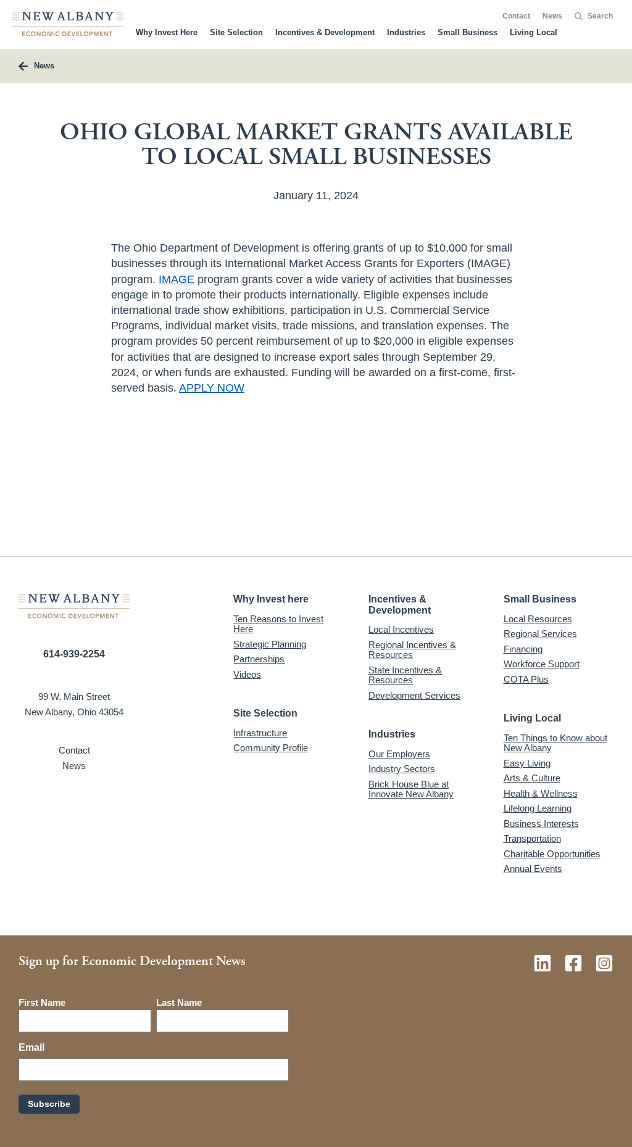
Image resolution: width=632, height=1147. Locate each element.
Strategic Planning (269, 644)
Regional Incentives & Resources (412, 649)
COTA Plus (526, 679)
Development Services (414, 695)
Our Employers (399, 754)
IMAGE (176, 279)
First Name (42, 1002)
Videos (247, 674)
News (552, 16)
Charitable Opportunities (552, 854)
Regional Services (540, 633)
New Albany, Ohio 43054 (74, 712)
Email (31, 1047)
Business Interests (541, 823)
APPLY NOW (211, 388)
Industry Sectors (401, 768)
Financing (523, 649)
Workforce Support (542, 664)
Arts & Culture (532, 778)
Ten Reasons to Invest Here (278, 624)
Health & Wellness (541, 793)
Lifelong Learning (538, 808)
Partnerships (259, 659)
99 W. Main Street (74, 696)
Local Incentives (401, 629)
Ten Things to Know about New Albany (555, 743)
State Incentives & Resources (405, 675)
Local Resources (538, 619)
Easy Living (527, 763)
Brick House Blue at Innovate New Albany (411, 789)
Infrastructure (260, 733)
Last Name (179, 1002)
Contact (516, 16)
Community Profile (270, 747)
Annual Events (533, 868)
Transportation (532, 838)
